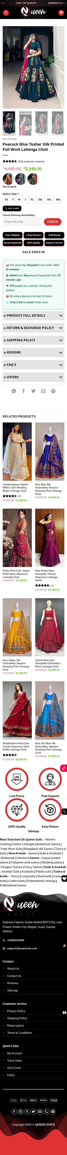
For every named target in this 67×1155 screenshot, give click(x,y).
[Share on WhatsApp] (13, 391)
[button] (6, 13)
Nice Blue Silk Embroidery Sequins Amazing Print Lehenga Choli (48, 489)
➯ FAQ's (10, 365)
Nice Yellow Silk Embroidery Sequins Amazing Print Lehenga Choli (16, 665)
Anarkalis (27, 871)
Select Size (11, 194)
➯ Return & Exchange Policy (29, 328)
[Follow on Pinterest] (53, 1112)
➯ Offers (11, 377)
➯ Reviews (12, 352)
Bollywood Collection (14, 857)
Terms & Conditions (19, 1032)
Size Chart (14, 1067)
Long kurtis (28, 876)
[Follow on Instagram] (21, 1112)
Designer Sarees (11, 867)
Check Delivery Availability (19, 215)
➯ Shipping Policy (20, 340)
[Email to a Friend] (43, 391)
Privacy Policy (16, 1011)
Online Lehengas (24, 844)
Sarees (32, 853)
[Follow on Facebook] (14, 1112)
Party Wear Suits (11, 848)
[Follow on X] (27, 1112)
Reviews (12, 983)
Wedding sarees (52, 862)
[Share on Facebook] (23, 391)
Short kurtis (44, 876)
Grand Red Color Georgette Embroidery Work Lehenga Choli (47, 663)
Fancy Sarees (33, 867)
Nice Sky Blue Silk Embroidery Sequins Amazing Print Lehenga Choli (48, 748)
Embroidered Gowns (13, 885)
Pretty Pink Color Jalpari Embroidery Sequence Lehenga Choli (16, 573)
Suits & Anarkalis (50, 853)
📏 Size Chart (12, 208)
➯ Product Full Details (24, 315)
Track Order (14, 1060)
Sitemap (33, 831)
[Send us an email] (40, 1112)
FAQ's (11, 1075)
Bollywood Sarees (48, 844)
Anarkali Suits (11, 871)
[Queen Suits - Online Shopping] (33, 12)
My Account (14, 1053)
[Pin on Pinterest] (53, 391)
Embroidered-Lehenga (41, 880)
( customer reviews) (31, 161)
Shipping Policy (17, 1018)
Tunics (15, 876)
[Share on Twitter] (33, 391)
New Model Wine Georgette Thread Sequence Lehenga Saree (46, 575)
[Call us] (46, 1112)
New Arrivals (10, 139)
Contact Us (14, 976)
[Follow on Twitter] (33, 1112)
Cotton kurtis (17, 880)
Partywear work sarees (25, 862)
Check (52, 221)
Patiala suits (44, 871)
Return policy (15, 1025)
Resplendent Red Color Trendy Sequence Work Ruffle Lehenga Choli (16, 746)
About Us (13, 968)
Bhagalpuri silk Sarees (38, 848)
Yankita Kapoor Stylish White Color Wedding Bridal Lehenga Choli (15, 487)
